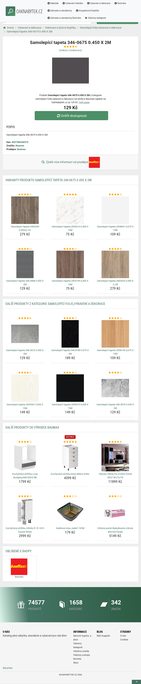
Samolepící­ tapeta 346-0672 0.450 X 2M (25, 352)
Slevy (75, 662)
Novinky (77, 659)
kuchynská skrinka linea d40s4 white (70, 474)
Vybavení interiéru (74, 3)
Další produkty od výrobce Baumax (32, 427)
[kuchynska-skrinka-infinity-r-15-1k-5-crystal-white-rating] (25, 496)
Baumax (20, 145)
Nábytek (54, 3)
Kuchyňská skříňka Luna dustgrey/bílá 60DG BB (25, 476)
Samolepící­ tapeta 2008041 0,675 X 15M (115, 228)
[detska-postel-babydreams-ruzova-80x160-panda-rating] (115, 496)
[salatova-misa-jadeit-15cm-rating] (70, 496)
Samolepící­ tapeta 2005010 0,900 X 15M (70, 406)
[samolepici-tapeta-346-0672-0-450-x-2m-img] (25, 334)
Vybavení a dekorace (100, 3)
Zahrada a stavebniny (61, 10)
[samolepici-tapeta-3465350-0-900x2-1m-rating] (25, 194)
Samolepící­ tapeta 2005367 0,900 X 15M (25, 406)
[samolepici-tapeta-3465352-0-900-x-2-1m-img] (115, 264)
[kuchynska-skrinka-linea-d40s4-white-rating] (70, 442)
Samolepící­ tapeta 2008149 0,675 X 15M (115, 352)
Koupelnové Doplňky (89, 10)
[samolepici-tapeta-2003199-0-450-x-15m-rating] (70, 249)
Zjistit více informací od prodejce (67, 162)
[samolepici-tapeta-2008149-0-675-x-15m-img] (115, 334)
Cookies (124, 639)
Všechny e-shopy (81, 655)
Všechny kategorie (97, 18)
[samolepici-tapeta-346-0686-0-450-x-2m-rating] (25, 249)
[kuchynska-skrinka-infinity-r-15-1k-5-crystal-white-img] (25, 512)
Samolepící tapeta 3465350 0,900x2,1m (25, 228)
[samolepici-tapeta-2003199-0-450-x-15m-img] (70, 264)
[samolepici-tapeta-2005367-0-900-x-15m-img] (25, 388)
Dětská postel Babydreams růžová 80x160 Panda (115, 530)
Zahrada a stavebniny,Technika (65, 18)
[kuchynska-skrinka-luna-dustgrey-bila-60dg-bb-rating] (25, 442)
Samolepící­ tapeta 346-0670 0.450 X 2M (115, 406)
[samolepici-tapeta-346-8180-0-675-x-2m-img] (70, 334)
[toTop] (136, 682)
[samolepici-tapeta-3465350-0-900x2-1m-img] (25, 210)
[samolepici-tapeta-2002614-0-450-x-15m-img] (70, 210)
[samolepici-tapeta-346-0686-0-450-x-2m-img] (25, 264)
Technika (121, 3)
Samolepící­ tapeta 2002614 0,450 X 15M (70, 228)
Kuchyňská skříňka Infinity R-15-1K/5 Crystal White (25, 530)
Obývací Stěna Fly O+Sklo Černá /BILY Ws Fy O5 (115, 476)
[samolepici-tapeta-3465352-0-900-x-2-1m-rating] (115, 249)
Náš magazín (103, 636)
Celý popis (84, 102)
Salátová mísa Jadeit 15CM (70, 528)
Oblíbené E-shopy (18, 551)
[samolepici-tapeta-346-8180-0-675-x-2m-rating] (70, 318)
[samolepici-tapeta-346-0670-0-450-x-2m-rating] (115, 373)
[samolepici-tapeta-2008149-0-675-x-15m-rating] (115, 318)
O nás (123, 636)
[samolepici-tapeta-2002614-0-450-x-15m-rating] (70, 194)
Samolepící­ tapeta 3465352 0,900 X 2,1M (115, 282)
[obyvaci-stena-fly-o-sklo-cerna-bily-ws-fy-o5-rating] (115, 442)
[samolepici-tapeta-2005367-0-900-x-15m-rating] (25, 373)
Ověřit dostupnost (74, 116)
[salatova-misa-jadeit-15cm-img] (70, 512)
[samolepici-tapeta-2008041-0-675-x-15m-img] (115, 210)
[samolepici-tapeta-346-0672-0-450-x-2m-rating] (25, 318)
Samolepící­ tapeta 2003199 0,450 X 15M (70, 282)
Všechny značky (81, 651)
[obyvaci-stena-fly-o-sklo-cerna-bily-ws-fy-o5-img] (115, 457)
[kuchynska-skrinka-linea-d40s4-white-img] (70, 457)
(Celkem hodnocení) (70, 50)
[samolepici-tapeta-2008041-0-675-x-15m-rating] (115, 194)
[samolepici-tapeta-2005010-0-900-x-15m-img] (70, 388)
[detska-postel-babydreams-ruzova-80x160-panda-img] (115, 512)
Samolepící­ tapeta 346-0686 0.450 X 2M (25, 282)
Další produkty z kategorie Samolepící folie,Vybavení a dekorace (55, 304)
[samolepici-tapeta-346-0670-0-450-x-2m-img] (115, 388)
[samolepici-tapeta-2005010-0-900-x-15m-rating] (70, 373)
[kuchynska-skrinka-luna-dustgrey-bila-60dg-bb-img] (25, 457)
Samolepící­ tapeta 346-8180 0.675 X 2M (70, 352)
